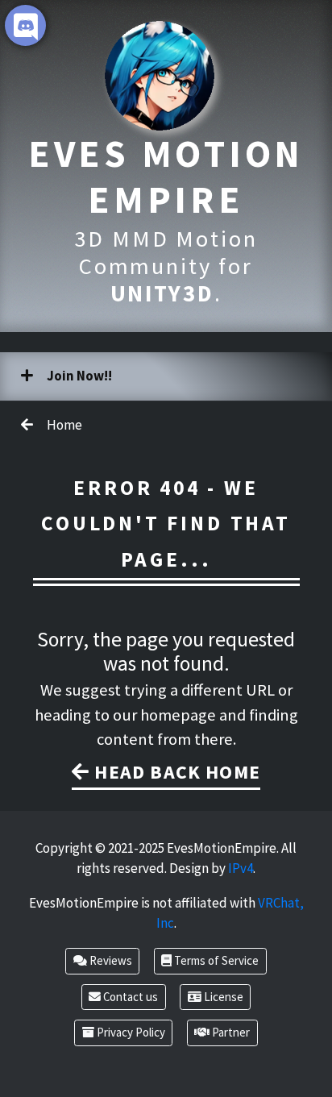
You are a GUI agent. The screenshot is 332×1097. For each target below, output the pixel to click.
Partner (230, 1032)
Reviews (109, 960)
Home (63, 425)
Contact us (129, 996)
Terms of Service (215, 960)
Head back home (174, 771)
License (222, 996)
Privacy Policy (129, 1032)
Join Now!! (78, 375)
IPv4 (240, 868)
